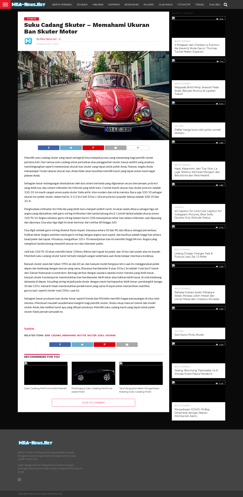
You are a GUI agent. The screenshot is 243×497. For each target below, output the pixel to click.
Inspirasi (114, 4)
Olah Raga (166, 4)
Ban (47, 335)
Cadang (56, 335)
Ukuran (110, 335)
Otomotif (184, 4)
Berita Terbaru (62, 4)
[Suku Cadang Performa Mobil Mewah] (46, 364)
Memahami (69, 335)
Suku (101, 335)
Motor (81, 335)
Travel (200, 4)
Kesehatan (132, 4)
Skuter (92, 335)
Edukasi (82, 4)
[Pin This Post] (93, 146)
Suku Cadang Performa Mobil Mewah (45, 388)
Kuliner (149, 4)
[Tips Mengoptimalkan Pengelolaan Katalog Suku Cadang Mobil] (141, 364)
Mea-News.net (48, 38)
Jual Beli (214, 4)
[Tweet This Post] (71, 146)
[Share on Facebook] (49, 146)
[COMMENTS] (138, 146)
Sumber (29, 328)
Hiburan (98, 4)
